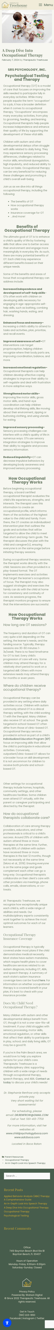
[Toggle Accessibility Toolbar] (7, 1322)
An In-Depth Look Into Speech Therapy (25, 1163)
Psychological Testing (16, 1215)
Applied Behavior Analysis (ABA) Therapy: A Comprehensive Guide (27, 1198)
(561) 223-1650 (27, 1315)
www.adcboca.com (27, 1137)
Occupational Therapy (17, 1160)
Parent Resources (14, 1156)
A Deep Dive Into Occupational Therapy (26, 1207)
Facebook (15, 1318)
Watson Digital (34, 1295)
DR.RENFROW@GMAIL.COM (31, 1115)
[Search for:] (27, 1176)
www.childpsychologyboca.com (27, 1133)
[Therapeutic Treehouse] (14, 5)
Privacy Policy (27, 1291)
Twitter (40, 1318)
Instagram (29, 1318)
